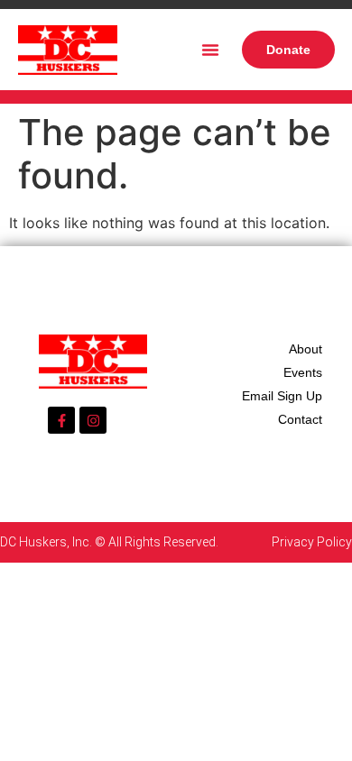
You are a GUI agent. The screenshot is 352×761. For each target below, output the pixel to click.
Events (302, 372)
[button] (210, 49)
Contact (300, 419)
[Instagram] (93, 420)
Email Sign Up (282, 396)
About (305, 349)
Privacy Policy (312, 542)
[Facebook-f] (61, 420)
